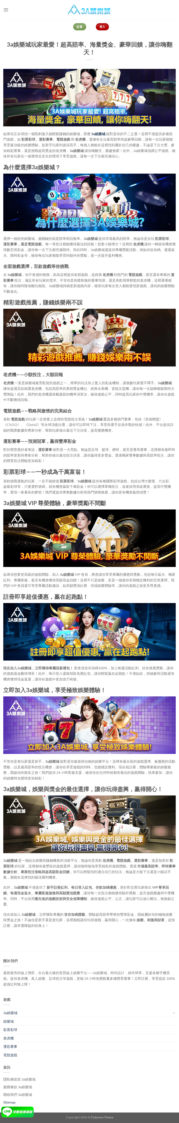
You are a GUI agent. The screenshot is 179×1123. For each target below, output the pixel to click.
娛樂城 (8, 1021)
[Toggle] (174, 1012)
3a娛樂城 (98, 134)
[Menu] (6, 9)
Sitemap (9, 1102)
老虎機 (8, 1038)
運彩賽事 (10, 1046)
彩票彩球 (10, 1029)
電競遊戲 (10, 1055)
